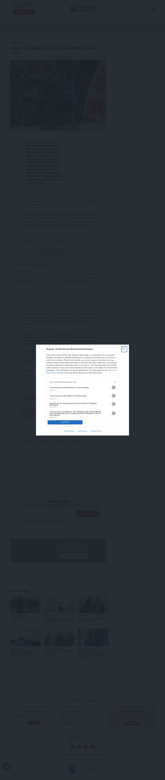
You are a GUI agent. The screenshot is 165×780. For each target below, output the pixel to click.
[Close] (124, 349)
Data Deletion (69, 431)
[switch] (112, 387)
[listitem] (82, 382)
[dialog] (82, 390)
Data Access (82, 431)
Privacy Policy (96, 431)
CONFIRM (65, 422)
